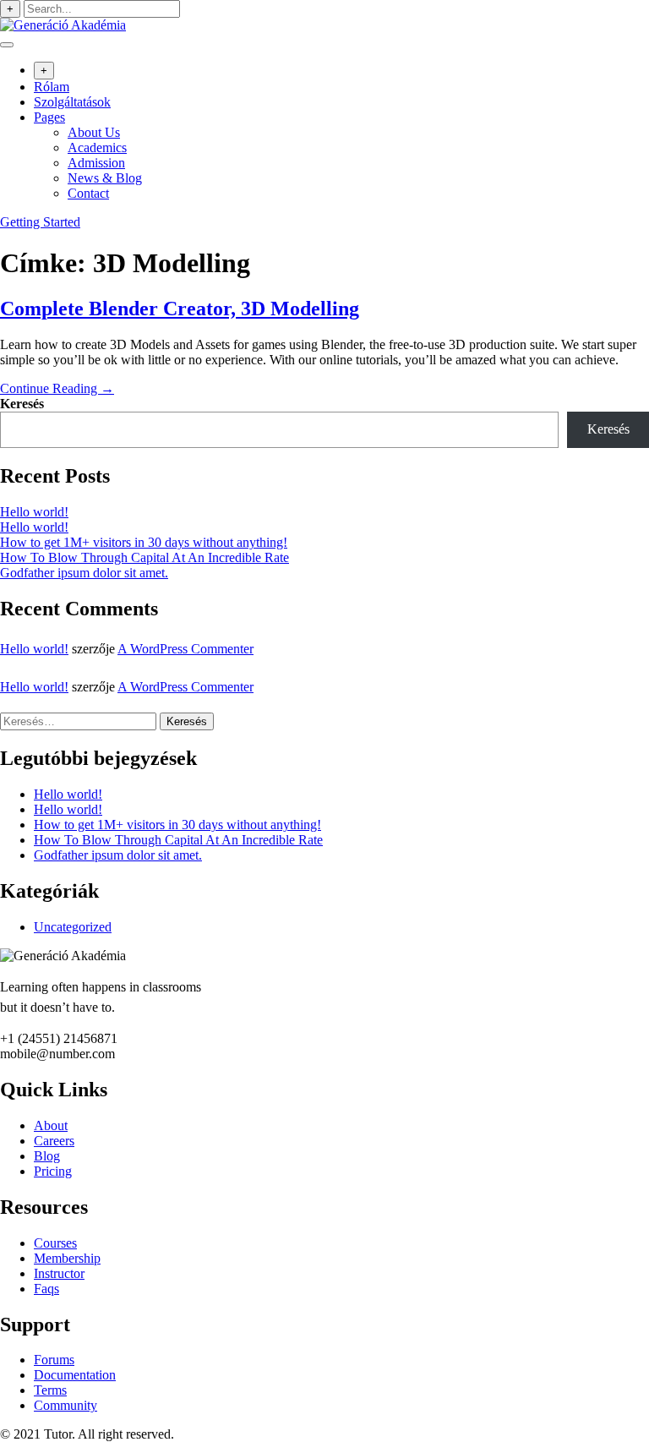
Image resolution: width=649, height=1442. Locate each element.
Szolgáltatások (72, 102)
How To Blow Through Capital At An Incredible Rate (144, 557)
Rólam (51, 86)
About (51, 1125)
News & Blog (105, 178)
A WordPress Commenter (185, 649)
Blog (47, 1156)
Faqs (46, 1288)
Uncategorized (73, 927)
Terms (50, 1390)
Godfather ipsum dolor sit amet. (84, 572)
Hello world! (34, 512)
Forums (54, 1359)
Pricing (53, 1171)
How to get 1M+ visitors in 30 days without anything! (143, 542)
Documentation (75, 1375)
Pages (49, 117)
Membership (67, 1258)
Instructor (59, 1273)
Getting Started (40, 222)
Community (65, 1405)
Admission (96, 163)
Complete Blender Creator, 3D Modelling (179, 309)
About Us (94, 132)
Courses (55, 1243)
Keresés (22, 403)
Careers (54, 1140)
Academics (97, 147)
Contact (88, 193)
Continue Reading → (57, 388)
